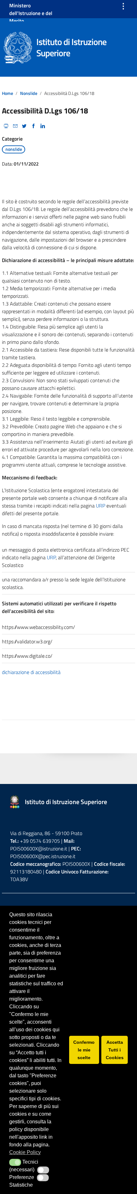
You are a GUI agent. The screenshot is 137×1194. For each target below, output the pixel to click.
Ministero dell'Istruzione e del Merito (30, 13)
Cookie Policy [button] (25, 1152)
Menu (9, 61)
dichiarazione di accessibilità (31, 672)
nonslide (28, 93)
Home (7, 93)
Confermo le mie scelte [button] (84, 1050)
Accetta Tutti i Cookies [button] (115, 1050)
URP (100, 505)
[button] (15, 1162)
